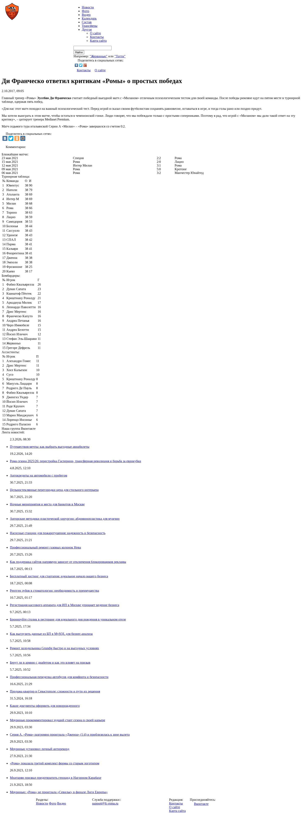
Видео (86, 14)
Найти (79, 52)
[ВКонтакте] (76, 65)
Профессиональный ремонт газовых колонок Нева (45, 547)
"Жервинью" (98, 56)
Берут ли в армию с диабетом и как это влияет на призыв (50, 662)
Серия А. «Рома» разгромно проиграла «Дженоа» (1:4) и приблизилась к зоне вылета (70, 734)
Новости (42, 803)
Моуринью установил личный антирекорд (39, 749)
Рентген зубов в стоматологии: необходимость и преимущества (54, 590)
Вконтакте (201, 804)
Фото (85, 11)
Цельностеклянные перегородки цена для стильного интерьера (54, 490)
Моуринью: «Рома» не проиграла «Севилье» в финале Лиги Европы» (59, 792)
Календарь (89, 18)
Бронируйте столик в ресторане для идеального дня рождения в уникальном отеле (68, 619)
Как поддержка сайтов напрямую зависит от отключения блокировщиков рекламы (68, 562)
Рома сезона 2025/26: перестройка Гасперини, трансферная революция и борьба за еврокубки (75, 461)
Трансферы (89, 26)
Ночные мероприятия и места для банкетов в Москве (47, 504)
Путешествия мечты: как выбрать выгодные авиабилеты (49, 446)
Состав (87, 22)
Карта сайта (98, 40)
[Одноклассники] (16, 138)
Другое (87, 29)
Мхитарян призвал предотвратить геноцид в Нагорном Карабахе (55, 777)
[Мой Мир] (22, 138)
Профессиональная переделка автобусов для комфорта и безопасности (59, 677)
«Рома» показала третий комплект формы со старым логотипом (54, 763)
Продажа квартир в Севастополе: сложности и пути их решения (55, 691)
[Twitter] (81, 65)
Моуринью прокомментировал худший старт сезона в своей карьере (57, 720)
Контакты (97, 37)
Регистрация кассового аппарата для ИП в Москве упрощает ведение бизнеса (64, 605)
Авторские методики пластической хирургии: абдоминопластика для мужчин (65, 518)
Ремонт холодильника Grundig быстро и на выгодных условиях (54, 648)
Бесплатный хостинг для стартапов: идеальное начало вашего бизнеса (59, 576)
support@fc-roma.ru (105, 803)
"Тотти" (120, 56)
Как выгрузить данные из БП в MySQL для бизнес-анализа (51, 634)
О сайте (95, 33)
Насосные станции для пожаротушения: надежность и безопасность (57, 533)
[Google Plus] (85, 65)
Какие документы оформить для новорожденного (45, 705)
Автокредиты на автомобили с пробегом (38, 475)
